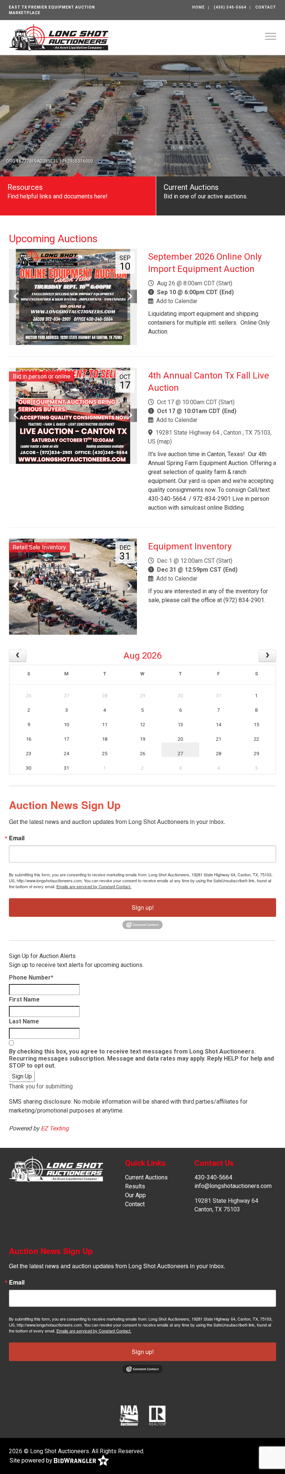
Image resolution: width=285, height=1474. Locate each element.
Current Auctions (146, 1177)
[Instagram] (270, 1449)
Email (16, 838)
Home (198, 7)
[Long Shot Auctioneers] (58, 37)
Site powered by (32, 1460)
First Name (24, 999)
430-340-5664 (213, 1177)
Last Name (24, 1021)
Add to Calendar (176, 301)
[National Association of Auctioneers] (129, 1415)
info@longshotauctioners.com (233, 1185)
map (164, 441)
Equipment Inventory (190, 546)
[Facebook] (261, 1449)
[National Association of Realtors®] (158, 1415)
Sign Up (22, 1076)
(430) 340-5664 (230, 7)
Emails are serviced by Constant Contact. (93, 886)
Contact (265, 7)
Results (135, 1186)
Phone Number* (31, 977)
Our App (135, 1195)
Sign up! (143, 907)
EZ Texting (55, 1128)
